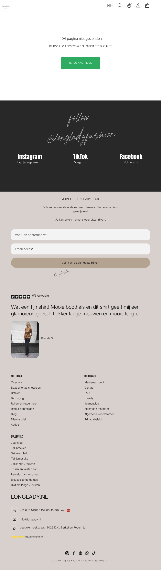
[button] (119, 5)
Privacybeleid (93, 419)
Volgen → (80, 162)
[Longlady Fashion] (6, 5)
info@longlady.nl (30, 519)
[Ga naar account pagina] (138, 5)
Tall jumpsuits (19, 458)
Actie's (15, 424)
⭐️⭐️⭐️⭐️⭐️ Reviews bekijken (27, 536)
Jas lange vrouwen (23, 463)
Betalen (15, 392)
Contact (89, 387)
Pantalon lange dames (25, 474)
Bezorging (17, 398)
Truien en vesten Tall (24, 469)
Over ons (17, 382)
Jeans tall (17, 442)
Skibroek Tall (19, 453)
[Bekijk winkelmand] (147, 5)
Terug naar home (80, 62)
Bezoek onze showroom (26, 387)
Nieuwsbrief (18, 419)
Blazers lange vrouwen (25, 485)
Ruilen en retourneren (24, 403)
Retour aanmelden (22, 408)
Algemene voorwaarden (99, 414)
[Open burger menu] (156, 5)
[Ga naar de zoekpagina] (119, 5)
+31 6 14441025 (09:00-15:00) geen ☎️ (45, 510)
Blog (13, 414)
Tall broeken (18, 448)
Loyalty (89, 398)
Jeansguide (91, 403)
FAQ (87, 392)
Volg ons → (131, 162)
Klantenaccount (94, 382)
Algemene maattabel (97, 408)
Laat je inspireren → (30, 162)
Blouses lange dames (24, 479)
